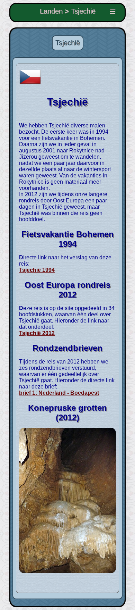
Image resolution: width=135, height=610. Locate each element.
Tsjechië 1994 (37, 270)
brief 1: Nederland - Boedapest (59, 393)
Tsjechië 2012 (37, 333)
